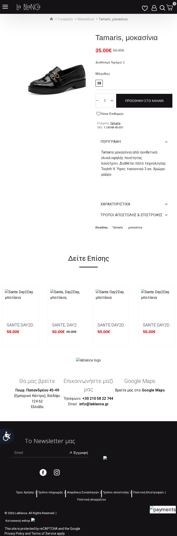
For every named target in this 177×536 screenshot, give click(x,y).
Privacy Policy (14, 533)
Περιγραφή (110, 141)
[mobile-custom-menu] (144, 7)
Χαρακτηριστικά (115, 204)
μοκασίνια (135, 227)
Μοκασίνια (86, 19)
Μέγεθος (102, 74)
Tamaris (117, 227)
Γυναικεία (65, 19)
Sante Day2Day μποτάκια (21, 325)
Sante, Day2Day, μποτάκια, (66, 325)
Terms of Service (43, 533)
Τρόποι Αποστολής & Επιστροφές (131, 215)
